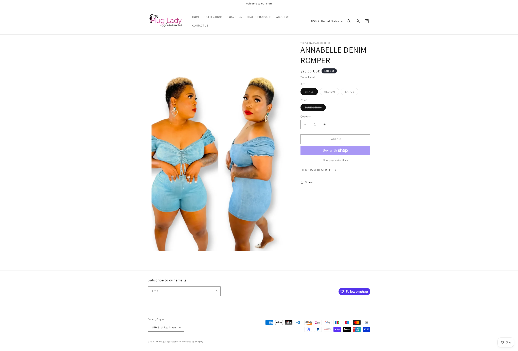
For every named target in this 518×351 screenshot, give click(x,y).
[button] (348, 21)
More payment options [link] (335, 160)
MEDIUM (331, 92)
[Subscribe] (215, 291)
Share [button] (309, 182)
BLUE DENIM (315, 108)
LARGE (351, 92)
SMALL (311, 92)
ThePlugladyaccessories (169, 341)
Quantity (305, 116)
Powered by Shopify (192, 341)
